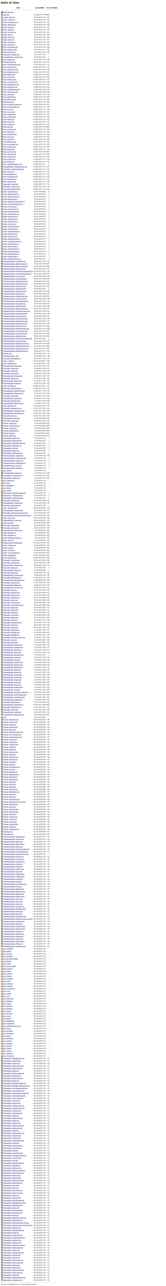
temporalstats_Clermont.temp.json (13, 1105)
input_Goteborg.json (9, 117)
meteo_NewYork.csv (9, 32)
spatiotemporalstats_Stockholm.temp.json (15, 301)
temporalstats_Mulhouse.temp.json (13, 1180)
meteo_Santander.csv (9, 555)
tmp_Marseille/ (7, 1006)
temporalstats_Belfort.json (11, 1071)
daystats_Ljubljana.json (10, 759)
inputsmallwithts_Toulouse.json (12, 699)
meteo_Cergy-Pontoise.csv (11, 553)
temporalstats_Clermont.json (12, 1103)
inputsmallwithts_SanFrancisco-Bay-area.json (17, 515)
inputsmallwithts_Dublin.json (12, 672)
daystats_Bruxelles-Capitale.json (13, 732)
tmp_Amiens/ (7, 470)
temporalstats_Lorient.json (11, 1143)
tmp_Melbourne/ (8, 998)
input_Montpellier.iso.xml (11, 84)
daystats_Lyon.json (9, 769)
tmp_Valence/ (7, 1048)
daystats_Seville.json (9, 807)
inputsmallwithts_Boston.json (12, 712)
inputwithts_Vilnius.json (10, 610)
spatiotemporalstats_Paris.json (12, 465)
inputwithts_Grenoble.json (11, 54)
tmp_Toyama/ (7, 1046)
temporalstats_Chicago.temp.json (13, 1098)
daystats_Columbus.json (10, 744)
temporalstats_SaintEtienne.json (13, 1220)
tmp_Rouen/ (7, 1028)
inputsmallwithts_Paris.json (11, 418)
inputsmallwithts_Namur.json (12, 652)
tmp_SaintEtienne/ (9, 1023)
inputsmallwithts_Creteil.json (12, 657)
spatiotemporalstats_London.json (13, 460)
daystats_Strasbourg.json (10, 812)
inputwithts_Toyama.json (11, 615)
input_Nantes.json (8, 119)
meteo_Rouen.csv (8, 39)
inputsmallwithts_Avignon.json (12, 376)
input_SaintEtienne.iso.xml (11, 89)
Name (18, 7)
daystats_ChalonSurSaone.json (12, 737)
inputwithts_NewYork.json (11, 582)
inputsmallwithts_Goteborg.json (13, 565)
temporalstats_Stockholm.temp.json (14, 1237)
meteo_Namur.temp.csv (10, 219)
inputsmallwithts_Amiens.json (12, 473)
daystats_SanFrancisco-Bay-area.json (14, 802)
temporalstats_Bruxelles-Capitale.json (14, 1083)
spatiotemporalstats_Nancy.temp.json (14, 303)
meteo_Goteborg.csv (9, 386)
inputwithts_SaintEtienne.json (12, 388)
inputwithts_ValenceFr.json (11, 186)
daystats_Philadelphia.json (11, 792)
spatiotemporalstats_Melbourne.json (14, 891)
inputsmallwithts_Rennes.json (12, 366)
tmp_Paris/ (6, 483)
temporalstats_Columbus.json (12, 1110)
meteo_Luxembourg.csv (10, 22)
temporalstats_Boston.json (11, 1081)
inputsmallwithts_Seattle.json (12, 383)
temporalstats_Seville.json (11, 1233)
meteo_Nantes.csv (8, 29)
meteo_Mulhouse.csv (9, 24)
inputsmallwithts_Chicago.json (12, 530)
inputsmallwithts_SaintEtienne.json (14, 391)
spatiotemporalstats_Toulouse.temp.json (15, 313)
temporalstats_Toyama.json (11, 1257)
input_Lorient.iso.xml (9, 67)
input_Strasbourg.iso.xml (11, 72)
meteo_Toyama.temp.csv (10, 209)
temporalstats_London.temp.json (13, 498)
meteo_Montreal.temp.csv (11, 254)
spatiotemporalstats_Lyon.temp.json (14, 276)
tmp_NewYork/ (8, 1013)
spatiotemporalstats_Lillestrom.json (14, 874)
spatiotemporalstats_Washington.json (14, 946)
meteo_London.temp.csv (10, 256)
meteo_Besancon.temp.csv (11, 196)
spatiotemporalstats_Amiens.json (13, 455)
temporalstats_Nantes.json (11, 1195)
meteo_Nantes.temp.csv (10, 216)
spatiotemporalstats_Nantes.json (13, 904)
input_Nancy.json (8, 137)
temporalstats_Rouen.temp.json (12, 1213)
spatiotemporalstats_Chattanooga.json (14, 458)
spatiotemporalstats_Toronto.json (13, 931)
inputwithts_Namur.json (10, 627)
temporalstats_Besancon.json (12, 1076)
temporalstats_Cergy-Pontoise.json (13, 1091)
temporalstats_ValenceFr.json (12, 1267)
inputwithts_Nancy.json (10, 600)
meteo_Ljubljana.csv (9, 545)
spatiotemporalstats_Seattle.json (12, 468)
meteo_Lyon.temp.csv (10, 206)
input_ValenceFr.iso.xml (10, 69)
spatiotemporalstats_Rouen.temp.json (14, 269)
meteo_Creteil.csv (8, 361)
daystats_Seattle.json (9, 435)
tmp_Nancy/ (7, 1016)
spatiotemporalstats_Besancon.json (13, 844)
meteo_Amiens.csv (9, 550)
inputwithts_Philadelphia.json (12, 577)
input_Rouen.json (8, 102)
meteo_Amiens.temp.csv (10, 221)
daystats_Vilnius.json (9, 827)
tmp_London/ (7, 490)
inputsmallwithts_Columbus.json (13, 575)
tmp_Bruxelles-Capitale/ (10, 959)
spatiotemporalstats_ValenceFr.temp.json (15, 351)
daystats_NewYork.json (10, 789)
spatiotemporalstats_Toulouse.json (13, 934)
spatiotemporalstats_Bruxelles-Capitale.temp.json (18, 271)
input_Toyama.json (9, 112)
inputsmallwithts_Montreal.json (12, 543)
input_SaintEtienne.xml (10, 176)
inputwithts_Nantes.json (10, 607)
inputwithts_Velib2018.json (11, 702)
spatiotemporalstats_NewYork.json (13, 906)
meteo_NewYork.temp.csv (11, 249)
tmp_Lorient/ (7, 993)
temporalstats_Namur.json (11, 1185)
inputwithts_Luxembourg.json (12, 622)
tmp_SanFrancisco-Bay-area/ (12, 1026)
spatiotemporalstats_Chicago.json (13, 856)
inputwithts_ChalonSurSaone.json (13, 169)
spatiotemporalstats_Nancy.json (12, 901)
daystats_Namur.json (9, 782)
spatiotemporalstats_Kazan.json (12, 871)
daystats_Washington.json (11, 829)
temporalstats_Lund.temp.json (12, 1148)
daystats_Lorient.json (9, 762)
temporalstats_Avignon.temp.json (13, 1066)
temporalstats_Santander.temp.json (13, 1230)
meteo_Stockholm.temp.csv (11, 231)
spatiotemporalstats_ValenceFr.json (13, 941)
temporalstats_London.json (11, 438)
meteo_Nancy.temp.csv (10, 234)
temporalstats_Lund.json (10, 1150)
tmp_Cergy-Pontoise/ (9, 966)
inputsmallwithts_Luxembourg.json (14, 697)
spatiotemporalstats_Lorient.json (13, 879)
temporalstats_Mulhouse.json (12, 1178)
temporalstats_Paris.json (10, 448)
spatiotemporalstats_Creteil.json (12, 864)
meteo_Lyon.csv (8, 548)
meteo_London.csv (9, 20)
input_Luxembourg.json (10, 144)
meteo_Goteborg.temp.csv (11, 214)
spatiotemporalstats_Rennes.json (13, 911)
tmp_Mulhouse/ (8, 1001)
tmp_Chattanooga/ (9, 480)
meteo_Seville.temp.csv (10, 236)
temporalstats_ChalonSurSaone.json (14, 1096)
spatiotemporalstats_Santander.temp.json (15, 281)
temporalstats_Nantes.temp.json (12, 1193)
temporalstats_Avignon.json (11, 1063)
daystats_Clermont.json (10, 742)
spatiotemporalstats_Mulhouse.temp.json (15, 308)
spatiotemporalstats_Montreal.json (13, 894)
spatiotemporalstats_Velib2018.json (14, 836)
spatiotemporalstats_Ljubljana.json (13, 876)
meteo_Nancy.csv (8, 540)
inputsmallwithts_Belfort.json (12, 585)
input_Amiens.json (9, 124)
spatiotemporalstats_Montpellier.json (14, 463)
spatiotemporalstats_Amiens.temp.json (15, 291)
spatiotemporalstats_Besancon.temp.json (15, 266)
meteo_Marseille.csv (9, 535)
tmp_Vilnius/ (7, 1051)
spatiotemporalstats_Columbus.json (14, 861)
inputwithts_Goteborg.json (11, 562)
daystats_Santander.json (10, 804)
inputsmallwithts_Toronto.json (12, 381)
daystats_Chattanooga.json (11, 425)
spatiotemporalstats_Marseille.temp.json (15, 264)
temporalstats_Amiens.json (11, 478)
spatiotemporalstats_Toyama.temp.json (15, 279)
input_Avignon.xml (9, 159)
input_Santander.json (9, 114)
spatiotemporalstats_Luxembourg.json (14, 884)
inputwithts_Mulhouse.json (11, 597)
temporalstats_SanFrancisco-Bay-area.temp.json (17, 1225)
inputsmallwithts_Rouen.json (12, 685)
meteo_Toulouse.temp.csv (11, 244)
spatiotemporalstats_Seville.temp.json (14, 306)
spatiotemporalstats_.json (10, 356)
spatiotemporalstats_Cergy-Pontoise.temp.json (17, 274)
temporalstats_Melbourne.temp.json (14, 1170)
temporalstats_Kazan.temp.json (12, 1128)
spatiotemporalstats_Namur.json (13, 899)
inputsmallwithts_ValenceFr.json (13, 510)
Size (47, 7)
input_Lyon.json (8, 109)
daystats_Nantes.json (9, 787)
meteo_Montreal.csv (9, 533)
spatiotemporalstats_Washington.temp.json (16, 328)
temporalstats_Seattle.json (11, 450)
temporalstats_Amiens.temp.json (13, 475)
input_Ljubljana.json (9, 129)
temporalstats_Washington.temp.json (14, 1277)
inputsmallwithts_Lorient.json (12, 520)
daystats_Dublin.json (9, 749)
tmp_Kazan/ (7, 981)
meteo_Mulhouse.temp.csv (11, 239)
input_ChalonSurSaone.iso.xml (12, 164)
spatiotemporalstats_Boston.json (13, 846)
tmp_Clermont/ (7, 968)
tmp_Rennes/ (7, 1018)
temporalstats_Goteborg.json (12, 1123)
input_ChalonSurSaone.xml (11, 64)
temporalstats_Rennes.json (11, 1208)
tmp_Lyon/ (6, 996)
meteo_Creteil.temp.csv (10, 191)
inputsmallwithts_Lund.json (11, 660)
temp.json (6, 15)
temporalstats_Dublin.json (11, 1120)
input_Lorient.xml (8, 171)
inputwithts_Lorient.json (10, 184)
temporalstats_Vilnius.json (11, 1275)
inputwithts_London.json (11, 396)
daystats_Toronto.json (10, 814)
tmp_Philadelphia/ (8, 1021)
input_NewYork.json (9, 152)
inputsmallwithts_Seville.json (12, 682)
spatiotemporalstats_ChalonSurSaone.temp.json (17, 338)
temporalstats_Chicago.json (11, 1100)
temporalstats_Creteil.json (11, 1115)
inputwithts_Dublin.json (10, 612)
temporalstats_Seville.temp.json (12, 1235)
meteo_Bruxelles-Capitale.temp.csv (14, 201)
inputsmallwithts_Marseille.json (12, 645)
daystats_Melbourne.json (10, 774)
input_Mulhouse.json (9, 142)
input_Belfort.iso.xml (9, 79)
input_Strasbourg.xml (9, 179)
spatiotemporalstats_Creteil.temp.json (14, 261)
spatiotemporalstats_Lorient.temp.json (14, 341)
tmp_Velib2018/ (8, 949)
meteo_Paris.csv (8, 34)
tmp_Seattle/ (7, 488)
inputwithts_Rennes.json (10, 368)
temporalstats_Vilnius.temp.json (13, 1272)
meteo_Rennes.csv (9, 37)
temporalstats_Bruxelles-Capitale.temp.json (16, 1086)
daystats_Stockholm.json (10, 809)
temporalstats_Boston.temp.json (13, 1078)
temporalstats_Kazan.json (11, 1130)
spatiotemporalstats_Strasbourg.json (14, 929)
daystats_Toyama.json (10, 819)
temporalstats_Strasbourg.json (12, 1242)
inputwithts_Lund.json (10, 590)
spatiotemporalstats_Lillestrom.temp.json (15, 321)
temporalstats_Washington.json (12, 1280)
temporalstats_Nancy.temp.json (12, 1190)
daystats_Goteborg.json (10, 752)
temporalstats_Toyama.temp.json (13, 1260)
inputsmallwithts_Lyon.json (11, 690)
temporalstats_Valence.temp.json (13, 1262)
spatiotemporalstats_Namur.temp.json (14, 289)
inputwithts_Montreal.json (11, 525)
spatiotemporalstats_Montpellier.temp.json (16, 343)
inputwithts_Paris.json (10, 416)
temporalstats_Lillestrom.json (12, 1135)
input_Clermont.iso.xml (10, 92)
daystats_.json (7, 353)
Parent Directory (8, 12)
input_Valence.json (9, 132)
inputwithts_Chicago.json (11, 528)
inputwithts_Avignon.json (11, 373)
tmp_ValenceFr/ (8, 1053)
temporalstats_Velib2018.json (12, 1061)
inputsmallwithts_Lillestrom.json (13, 647)
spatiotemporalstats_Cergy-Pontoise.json (15, 851)
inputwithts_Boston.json (10, 709)
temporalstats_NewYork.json (12, 1198)
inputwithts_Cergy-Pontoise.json (13, 605)
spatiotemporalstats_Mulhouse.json (13, 896)
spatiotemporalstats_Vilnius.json (13, 944)
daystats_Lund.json (9, 764)
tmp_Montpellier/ (8, 485)
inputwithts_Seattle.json (10, 371)
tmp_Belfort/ (7, 951)
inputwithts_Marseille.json (11, 635)
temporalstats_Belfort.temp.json (12, 1068)
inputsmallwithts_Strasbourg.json (13, 393)
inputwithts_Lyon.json (10, 640)
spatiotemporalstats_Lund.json (12, 881)
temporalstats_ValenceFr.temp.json (13, 1270)
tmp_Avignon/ (7, 954)
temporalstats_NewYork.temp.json (13, 1200)
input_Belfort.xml (8, 161)
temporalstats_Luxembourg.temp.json (14, 1155)
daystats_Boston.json (9, 729)
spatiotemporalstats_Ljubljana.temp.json (15, 296)
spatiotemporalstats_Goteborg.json (13, 869)
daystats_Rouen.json (9, 797)
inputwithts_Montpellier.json (12, 358)
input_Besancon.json (9, 99)
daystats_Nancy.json (9, 784)
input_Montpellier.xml (10, 174)
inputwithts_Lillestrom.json (11, 602)
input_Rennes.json (9, 149)
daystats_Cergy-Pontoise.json (12, 734)
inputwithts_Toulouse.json (11, 630)
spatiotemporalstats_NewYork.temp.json (15, 318)
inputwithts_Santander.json (11, 592)
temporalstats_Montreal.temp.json (13, 1173)
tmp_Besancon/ (8, 956)
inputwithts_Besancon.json (11, 595)
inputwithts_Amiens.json (10, 421)
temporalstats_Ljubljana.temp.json (13, 1140)
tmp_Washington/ (8, 1056)
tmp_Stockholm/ (8, 1033)
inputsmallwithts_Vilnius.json (12, 650)
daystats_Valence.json (10, 822)
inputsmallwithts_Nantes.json (12, 680)
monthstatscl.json (8, 834)
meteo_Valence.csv (9, 44)
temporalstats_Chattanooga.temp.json (14, 493)
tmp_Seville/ (7, 1036)
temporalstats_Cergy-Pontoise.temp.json (15, 1088)
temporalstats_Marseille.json (11, 1165)
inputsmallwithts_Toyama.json (12, 675)
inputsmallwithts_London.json (12, 398)
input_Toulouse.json (9, 147)
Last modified (39, 7)
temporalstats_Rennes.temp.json (13, 1210)
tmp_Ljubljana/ (8, 986)
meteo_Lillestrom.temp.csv (11, 251)
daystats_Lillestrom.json (10, 757)
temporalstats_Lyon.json (10, 1160)
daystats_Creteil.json (9, 747)
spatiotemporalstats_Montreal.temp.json (15, 323)
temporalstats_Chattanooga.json (13, 495)
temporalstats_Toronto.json (11, 1250)
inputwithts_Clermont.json (11, 500)
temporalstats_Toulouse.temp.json (13, 1252)
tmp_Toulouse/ (7, 1043)
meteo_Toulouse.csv (9, 42)
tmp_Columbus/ (8, 978)
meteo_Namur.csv (8, 27)
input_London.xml (9, 77)
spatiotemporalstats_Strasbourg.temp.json (15, 348)
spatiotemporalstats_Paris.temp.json (14, 293)
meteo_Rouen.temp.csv (10, 199)
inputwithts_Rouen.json (10, 620)
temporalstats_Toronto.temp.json (13, 1247)
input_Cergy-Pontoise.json (11, 107)
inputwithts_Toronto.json (11, 378)
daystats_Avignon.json (10, 722)
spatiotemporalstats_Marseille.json (13, 889)
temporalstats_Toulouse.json (11, 1255)
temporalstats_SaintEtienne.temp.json (14, 1218)
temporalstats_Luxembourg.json (13, 1153)
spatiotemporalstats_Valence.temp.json (15, 298)
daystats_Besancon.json (10, 727)
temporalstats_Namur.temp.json (12, 1183)
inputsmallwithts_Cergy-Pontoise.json (14, 694)
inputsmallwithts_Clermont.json (13, 503)
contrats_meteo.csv (9, 17)
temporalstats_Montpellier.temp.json (14, 443)
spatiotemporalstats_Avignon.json (13, 839)
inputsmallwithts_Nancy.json (12, 670)
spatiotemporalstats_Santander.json (13, 921)
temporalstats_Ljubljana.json (12, 1138)
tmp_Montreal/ (7, 1008)
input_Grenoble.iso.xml (10, 47)
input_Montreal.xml (9, 74)
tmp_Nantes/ (7, 1011)
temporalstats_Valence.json (11, 1265)
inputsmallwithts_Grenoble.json (13, 57)
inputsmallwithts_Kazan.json (12, 570)
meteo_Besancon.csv (9, 406)
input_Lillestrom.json (9, 154)
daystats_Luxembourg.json (11, 767)
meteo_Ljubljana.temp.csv (11, 226)
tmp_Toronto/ (7, 1041)
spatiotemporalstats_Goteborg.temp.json (15, 284)
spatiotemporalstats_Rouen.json (12, 914)
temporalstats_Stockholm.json (12, 1240)
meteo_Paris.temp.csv (10, 224)
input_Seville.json (8, 139)
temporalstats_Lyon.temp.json (12, 1158)
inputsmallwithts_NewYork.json (13, 587)
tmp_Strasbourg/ (8, 1038)
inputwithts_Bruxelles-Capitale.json (14, 637)
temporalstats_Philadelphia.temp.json (14, 1203)
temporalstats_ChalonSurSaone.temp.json (16, 1093)
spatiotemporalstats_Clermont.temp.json (15, 331)
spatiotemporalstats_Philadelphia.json (14, 909)
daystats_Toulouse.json (10, 817)
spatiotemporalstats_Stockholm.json (14, 926)
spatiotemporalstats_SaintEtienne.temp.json (16, 346)
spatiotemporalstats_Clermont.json (13, 859)
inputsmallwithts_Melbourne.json (13, 403)
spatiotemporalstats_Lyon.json (12, 886)
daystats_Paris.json (9, 433)
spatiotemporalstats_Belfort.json (13, 841)
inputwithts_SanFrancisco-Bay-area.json (15, 513)
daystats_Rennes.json (9, 794)
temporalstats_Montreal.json (11, 1175)
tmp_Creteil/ (7, 963)
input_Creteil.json (8, 94)
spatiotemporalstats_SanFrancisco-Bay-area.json (18, 919)
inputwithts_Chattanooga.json (12, 408)
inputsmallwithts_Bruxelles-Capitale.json (15, 692)
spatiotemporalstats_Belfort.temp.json (14, 336)
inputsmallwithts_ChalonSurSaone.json (15, 166)
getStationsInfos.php (9, 62)
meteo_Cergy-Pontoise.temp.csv (13, 204)
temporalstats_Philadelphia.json (12, 1205)
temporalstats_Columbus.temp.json (13, 1108)
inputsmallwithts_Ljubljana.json (13, 687)
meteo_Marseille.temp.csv (11, 194)
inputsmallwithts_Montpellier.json (13, 413)
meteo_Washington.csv (10, 508)
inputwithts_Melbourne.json (11, 401)
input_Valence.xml (9, 59)
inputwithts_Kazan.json (10, 567)
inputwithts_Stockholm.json (11, 505)
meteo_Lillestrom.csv (9, 558)
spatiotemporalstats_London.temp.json (15, 326)
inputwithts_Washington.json (12, 707)
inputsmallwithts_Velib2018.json (13, 704)
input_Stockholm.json (10, 134)
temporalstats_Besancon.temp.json (13, 1073)
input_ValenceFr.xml (9, 181)
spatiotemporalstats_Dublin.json (13, 866)
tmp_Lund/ (6, 991)
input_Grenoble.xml (9, 52)
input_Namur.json (8, 122)
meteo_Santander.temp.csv (11, 211)
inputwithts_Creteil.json (10, 625)
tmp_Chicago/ (7, 976)
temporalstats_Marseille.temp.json (13, 1163)
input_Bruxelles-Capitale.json (12, 104)
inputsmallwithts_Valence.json (12, 677)
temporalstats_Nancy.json (11, 1188)
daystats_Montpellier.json (11, 430)
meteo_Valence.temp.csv (10, 229)
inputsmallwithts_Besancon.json (13, 665)
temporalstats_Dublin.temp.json (12, 1118)
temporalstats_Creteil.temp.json (12, 1113)
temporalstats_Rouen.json (11, 1215)
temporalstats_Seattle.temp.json (12, 453)
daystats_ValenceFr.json (10, 824)
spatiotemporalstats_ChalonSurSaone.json (16, 854)
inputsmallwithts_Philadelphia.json (13, 580)
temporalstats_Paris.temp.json (12, 445)
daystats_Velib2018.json (10, 719)
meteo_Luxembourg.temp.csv (12, 241)
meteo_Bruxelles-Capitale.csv (12, 538)
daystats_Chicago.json (10, 739)
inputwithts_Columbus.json (11, 560)
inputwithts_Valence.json (11, 617)
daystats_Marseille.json (10, 772)
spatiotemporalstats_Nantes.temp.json (14, 286)
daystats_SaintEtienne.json (11, 799)
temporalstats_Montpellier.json (12, 440)
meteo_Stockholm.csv (10, 363)
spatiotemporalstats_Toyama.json (13, 936)
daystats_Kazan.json (9, 754)
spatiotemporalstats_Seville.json (13, 924)
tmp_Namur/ (7, 1003)
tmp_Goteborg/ (8, 973)
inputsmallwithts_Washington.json (13, 714)
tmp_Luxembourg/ (9, 988)
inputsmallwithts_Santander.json (13, 662)
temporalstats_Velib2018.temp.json (13, 1058)
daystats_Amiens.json (10, 423)
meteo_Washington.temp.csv (12, 259)
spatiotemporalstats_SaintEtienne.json (14, 916)
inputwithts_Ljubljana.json (11, 632)
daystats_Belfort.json (9, 724)
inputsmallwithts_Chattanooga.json (14, 411)
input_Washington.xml (10, 87)
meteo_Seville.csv (8, 523)
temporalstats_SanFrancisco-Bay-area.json (16, 1223)
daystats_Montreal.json (10, 777)
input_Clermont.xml (9, 156)
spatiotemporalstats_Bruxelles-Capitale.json (16, 849)
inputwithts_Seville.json (10, 642)
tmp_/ (5, 717)
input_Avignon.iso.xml (10, 82)
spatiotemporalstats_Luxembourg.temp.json (16, 311)
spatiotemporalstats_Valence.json (13, 939)
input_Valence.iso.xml (10, 49)
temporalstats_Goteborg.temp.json (13, 1125)
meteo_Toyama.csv (9, 518)
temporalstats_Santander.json (12, 1228)
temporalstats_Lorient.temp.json (13, 1145)
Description (53, 7)
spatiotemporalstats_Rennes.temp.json (14, 316)
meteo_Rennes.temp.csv (10, 246)
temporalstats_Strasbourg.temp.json (14, 1245)
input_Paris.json (8, 127)
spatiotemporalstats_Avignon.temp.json (15, 333)
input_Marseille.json (9, 97)
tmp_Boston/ (7, 961)
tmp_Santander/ (8, 1031)
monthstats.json (8, 831)
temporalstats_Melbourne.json (12, 1168)
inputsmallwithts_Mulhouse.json (13, 667)
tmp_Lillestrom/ (8, 983)
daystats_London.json (10, 428)
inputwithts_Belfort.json (10, 572)
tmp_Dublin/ (7, 971)
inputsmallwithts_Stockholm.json (13, 655)
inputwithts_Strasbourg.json (11, 189)
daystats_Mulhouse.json (10, 779)
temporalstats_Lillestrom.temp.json (13, 1133)
